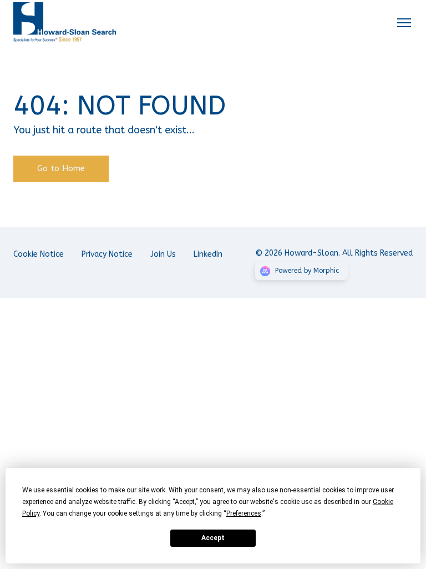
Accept (213, 538)
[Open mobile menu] (404, 22)
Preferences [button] (243, 513)
